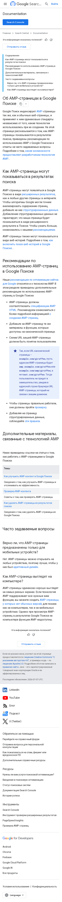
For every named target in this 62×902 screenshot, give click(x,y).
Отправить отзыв (16, 46)
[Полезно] (46, 39)
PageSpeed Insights (13, 820)
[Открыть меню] (5, 4)
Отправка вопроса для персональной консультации (23, 745)
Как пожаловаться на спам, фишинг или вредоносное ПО (24, 753)
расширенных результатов (38, 194)
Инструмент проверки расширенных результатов (30, 815)
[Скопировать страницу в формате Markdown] (21, 104)
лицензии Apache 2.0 (13, 663)
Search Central (35, 4)
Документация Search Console (19, 790)
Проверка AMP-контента (17, 491)
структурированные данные (40, 210)
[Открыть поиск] (47, 4)
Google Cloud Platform (14, 862)
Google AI (8, 867)
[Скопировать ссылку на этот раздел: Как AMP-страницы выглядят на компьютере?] (26, 581)
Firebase (7, 857)
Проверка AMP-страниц (16, 825)
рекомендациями (44, 229)
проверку (41, 407)
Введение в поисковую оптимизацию (23, 780)
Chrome (7, 852)
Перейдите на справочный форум (21, 739)
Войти (54, 4)
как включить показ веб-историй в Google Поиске (28, 244)
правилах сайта (11, 667)
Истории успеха (11, 795)
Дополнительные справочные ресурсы (24, 760)
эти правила (32, 421)
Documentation (14, 14)
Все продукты (10, 873)
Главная (7, 33)
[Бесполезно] (51, 39)
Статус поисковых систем (16, 785)
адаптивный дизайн (25, 567)
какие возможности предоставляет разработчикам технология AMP (29, 154)
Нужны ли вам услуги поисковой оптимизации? (28, 774)
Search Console (15, 22)
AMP (39, 111)
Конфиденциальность (44, 886)
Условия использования (16, 886)
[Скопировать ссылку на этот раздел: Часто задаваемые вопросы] (6, 534)
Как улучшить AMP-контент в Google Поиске (28, 476)
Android (7, 846)
